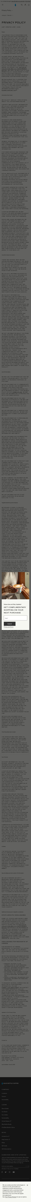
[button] (27, 574)
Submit (9, 624)
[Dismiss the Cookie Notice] (27, 1185)
